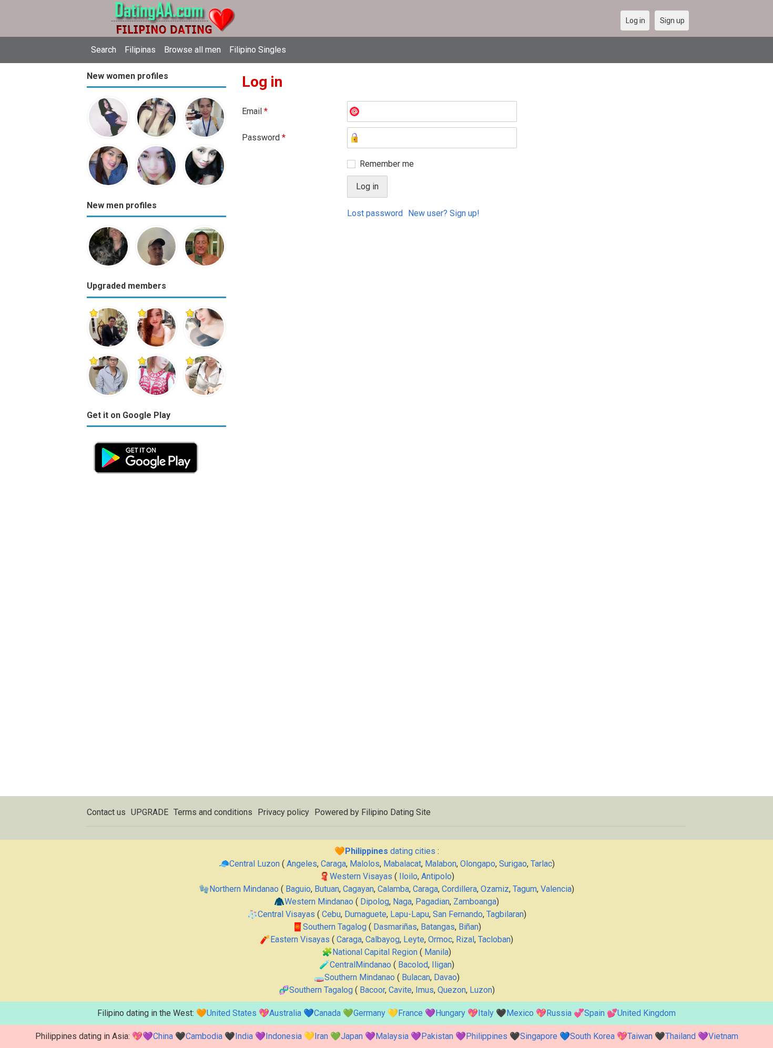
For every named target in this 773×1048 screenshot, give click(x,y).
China (163, 1036)
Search (103, 50)
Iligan (442, 965)
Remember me (387, 164)
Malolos (365, 864)
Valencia (556, 889)
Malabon (440, 864)
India (244, 1036)
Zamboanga (474, 902)
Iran (321, 1036)
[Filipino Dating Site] (166, 6)
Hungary (450, 1013)
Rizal (465, 939)
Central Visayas (286, 914)
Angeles (302, 864)
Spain (594, 1013)
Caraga (333, 864)
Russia (559, 1013)
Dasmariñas (395, 927)
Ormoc (440, 939)
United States (232, 1013)
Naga (402, 902)
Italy (486, 1013)
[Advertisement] (156, 638)
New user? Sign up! (444, 213)
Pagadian (432, 902)
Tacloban (494, 939)
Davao (445, 977)
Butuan (326, 889)
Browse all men (192, 50)
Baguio (298, 889)
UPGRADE (149, 812)
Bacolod (413, 965)
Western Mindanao (318, 902)
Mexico (520, 1013)
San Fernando (458, 914)
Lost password (375, 213)
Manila (436, 952)
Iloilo (408, 876)
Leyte (413, 939)
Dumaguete (365, 914)
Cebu (331, 914)
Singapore (538, 1036)
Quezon (452, 990)
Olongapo (477, 864)
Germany (369, 1013)
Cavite (400, 990)
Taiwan (640, 1036)
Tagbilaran (505, 914)
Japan (352, 1036)
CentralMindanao (360, 965)
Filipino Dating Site (396, 812)
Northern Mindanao (244, 889)
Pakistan (437, 1036)
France (410, 1013)
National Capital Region (375, 952)
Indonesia (284, 1036)
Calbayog (382, 939)
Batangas (438, 927)
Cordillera (459, 889)
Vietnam (723, 1036)
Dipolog (374, 902)
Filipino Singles (257, 50)
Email (255, 111)
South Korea (592, 1036)
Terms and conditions (213, 812)
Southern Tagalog (335, 927)
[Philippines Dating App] (146, 441)
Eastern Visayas (300, 939)
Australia (285, 1013)
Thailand (680, 1036)
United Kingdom (646, 1013)
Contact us (106, 812)
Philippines (486, 1036)
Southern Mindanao (359, 977)
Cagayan (358, 889)
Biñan (469, 927)
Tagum (525, 889)
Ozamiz (495, 889)
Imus (424, 990)
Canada (327, 1013)
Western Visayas (361, 876)
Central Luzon (254, 864)
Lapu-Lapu (409, 914)
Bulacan (416, 977)
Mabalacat (402, 864)
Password (264, 138)
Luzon (481, 990)
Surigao (513, 864)
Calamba (393, 889)
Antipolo (436, 876)
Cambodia (204, 1036)
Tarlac (541, 864)
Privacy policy (283, 812)
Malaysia (392, 1036)
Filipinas (140, 50)
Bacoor (372, 990)
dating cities (390, 851)
